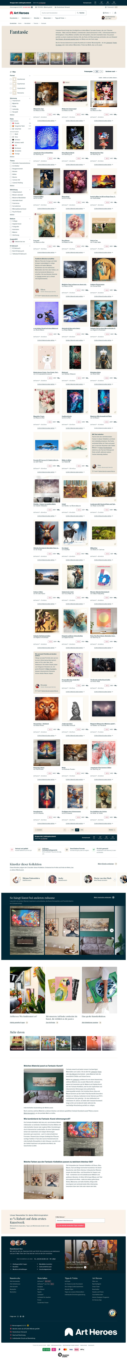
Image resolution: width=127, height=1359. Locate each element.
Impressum (91, 1345)
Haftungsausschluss (56, 1345)
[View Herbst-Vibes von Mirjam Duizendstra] (64, 932)
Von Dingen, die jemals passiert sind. (67, 39)
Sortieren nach (110, 71)
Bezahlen (15, 1267)
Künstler (36, 18)
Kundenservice (110, 17)
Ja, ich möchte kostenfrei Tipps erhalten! (70, 1225)
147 (77, 830)
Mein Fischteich (51, 669)
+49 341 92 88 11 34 (42, 1259)
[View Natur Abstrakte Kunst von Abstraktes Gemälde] (106, 929)
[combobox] (58, 13)
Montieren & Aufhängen (20, 1269)
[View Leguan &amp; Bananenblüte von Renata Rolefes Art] (38, 923)
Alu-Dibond (73, 1074)
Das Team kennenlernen (75, 1267)
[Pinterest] (21, 1317)
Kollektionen (26, 18)
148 (82, 830)
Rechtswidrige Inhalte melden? (71, 1345)
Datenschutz (83, 1345)
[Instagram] (18, 1317)
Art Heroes (97, 1278)
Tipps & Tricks (59, 18)
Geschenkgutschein (45, 1269)
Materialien (47, 18)
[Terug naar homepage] (19, 12)
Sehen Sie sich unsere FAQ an (50, 295)
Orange (39, 276)
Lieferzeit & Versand (45, 1267)
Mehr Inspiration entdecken (102, 897)
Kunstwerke (13, 18)
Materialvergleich (29, 1113)
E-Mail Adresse (60, 1217)
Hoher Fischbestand (105, 448)
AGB (48, 1345)
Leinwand (109, 43)
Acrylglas (59, 45)
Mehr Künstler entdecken (106, 864)
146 (72, 830)
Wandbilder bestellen (45, 1264)
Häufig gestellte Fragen (20, 1264)
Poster (115, 43)
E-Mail (109, 18)
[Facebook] (23, 1317)
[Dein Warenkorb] (115, 13)
